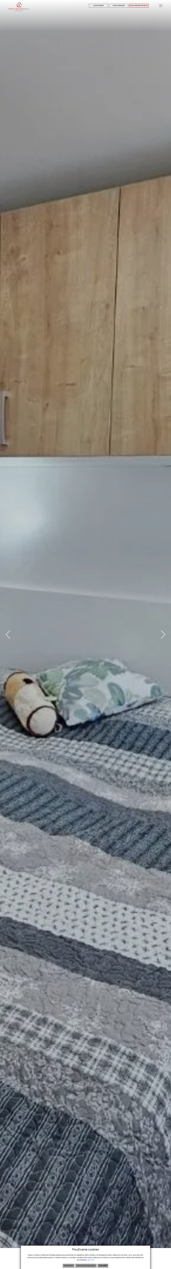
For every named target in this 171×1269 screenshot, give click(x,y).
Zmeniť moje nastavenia (86, 1266)
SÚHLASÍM (103, 1266)
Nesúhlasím (68, 1266)
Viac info (90, 1260)
